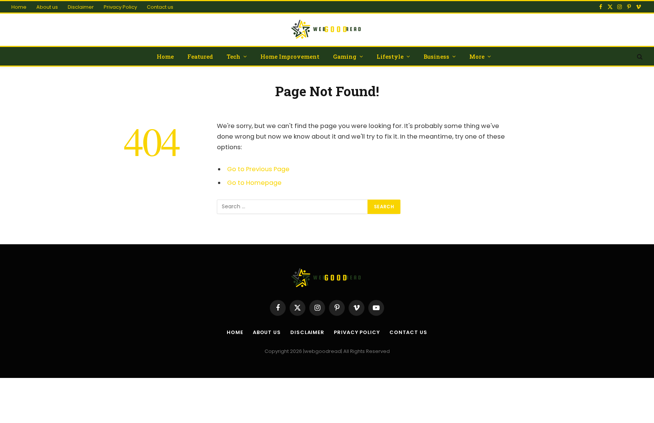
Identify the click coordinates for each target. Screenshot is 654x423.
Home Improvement (289, 56)
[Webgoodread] (327, 30)
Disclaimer (81, 7)
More (476, 56)
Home (18, 7)
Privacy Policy (120, 7)
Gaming (345, 56)
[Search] (639, 56)
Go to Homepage (254, 182)
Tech (233, 56)
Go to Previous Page (258, 169)
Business (436, 56)
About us (47, 7)
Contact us (160, 7)
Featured (200, 56)
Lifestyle (390, 56)
